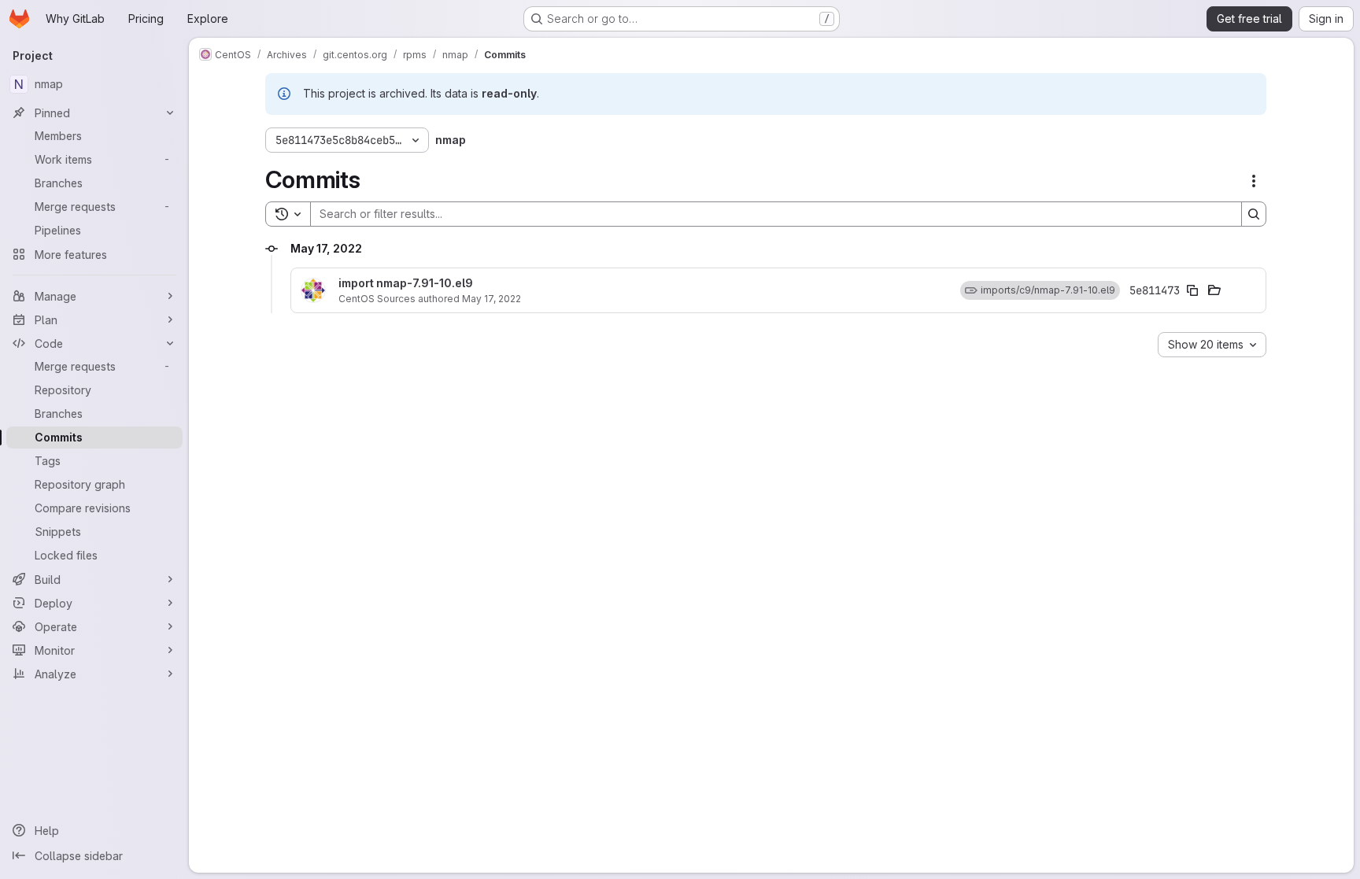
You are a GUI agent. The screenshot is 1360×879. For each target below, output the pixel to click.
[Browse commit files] (1214, 290)
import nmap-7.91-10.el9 (405, 283)
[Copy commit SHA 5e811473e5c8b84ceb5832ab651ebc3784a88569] (1192, 290)
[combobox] (1212, 344)
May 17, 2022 (491, 299)
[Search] (1253, 214)
